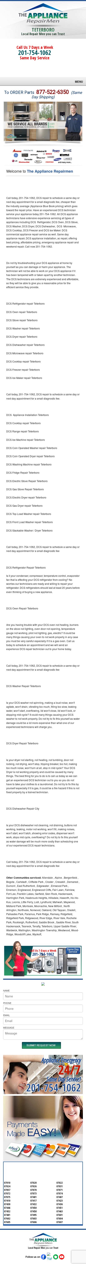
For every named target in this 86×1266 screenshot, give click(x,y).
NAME (6, 990)
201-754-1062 (34, 52)
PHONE (7, 1003)
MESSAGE (8, 1027)
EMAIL (6, 1015)
